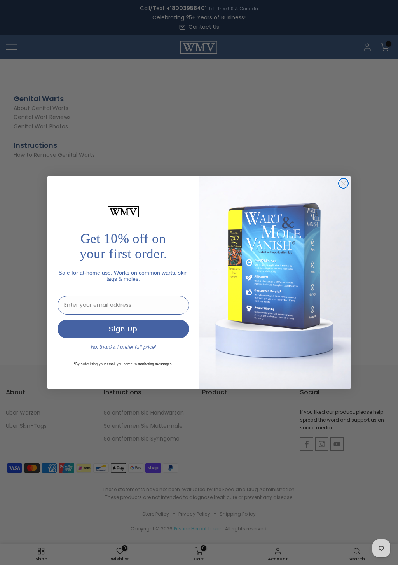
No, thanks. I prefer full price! (123, 347)
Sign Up (123, 329)
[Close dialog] (343, 183)
